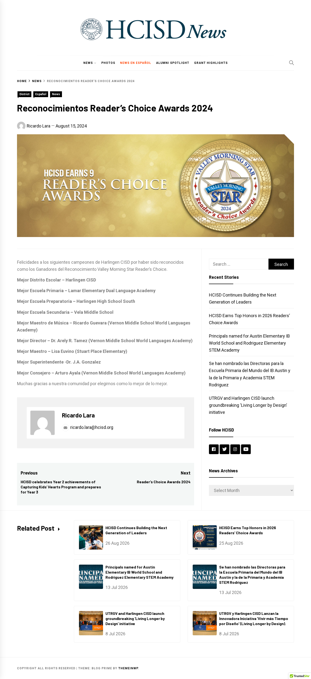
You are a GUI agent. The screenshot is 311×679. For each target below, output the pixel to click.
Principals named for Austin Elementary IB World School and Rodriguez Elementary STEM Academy (249, 343)
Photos (108, 63)
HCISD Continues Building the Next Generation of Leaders (136, 530)
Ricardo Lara (38, 125)
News (88, 63)
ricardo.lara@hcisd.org (91, 427)
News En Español (135, 63)
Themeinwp (128, 668)
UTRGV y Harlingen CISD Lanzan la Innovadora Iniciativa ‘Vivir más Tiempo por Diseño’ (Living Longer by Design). (253, 618)
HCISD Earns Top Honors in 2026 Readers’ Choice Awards (247, 530)
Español (40, 94)
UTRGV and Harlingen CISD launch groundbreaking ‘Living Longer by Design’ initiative (248, 405)
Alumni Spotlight (172, 63)
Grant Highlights (211, 63)
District (24, 94)
